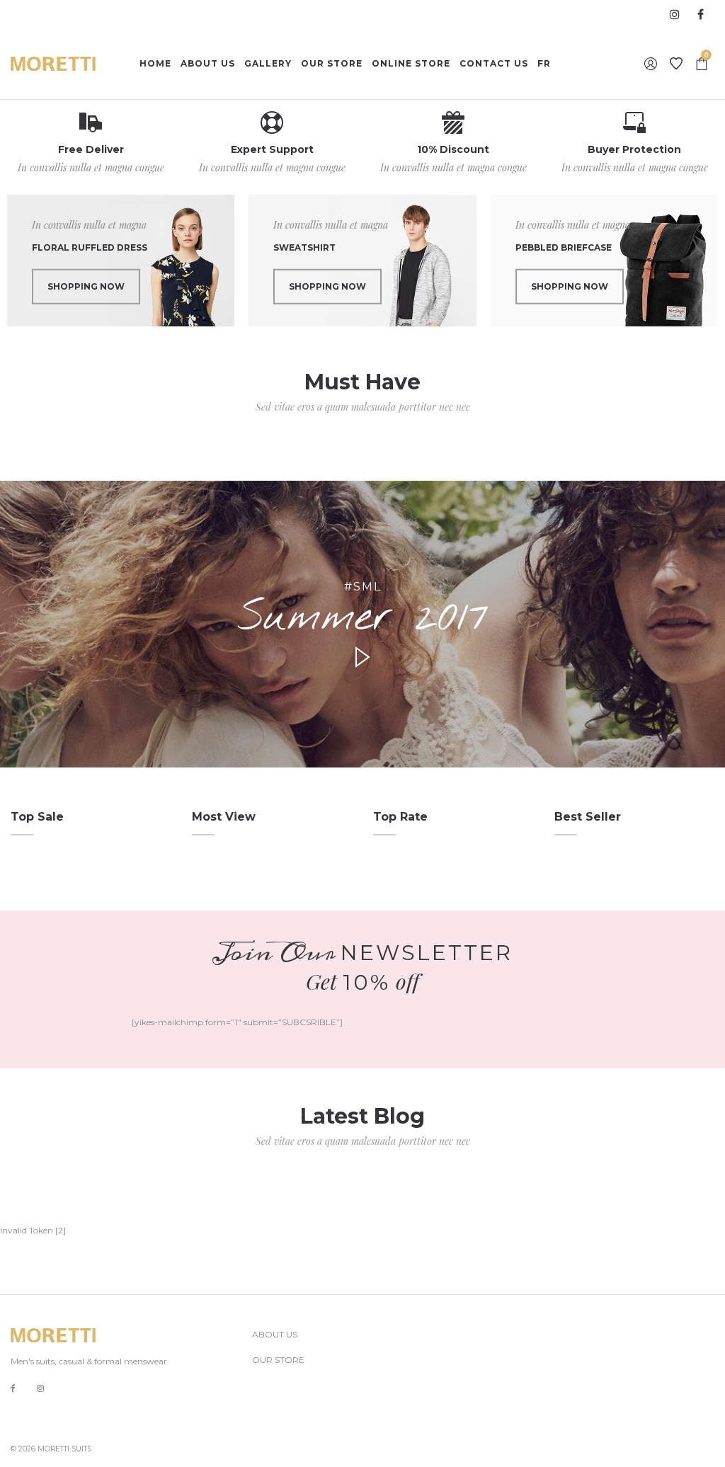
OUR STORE (278, 1359)
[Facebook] (13, 1388)
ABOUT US (274, 1334)
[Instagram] (40, 1388)
